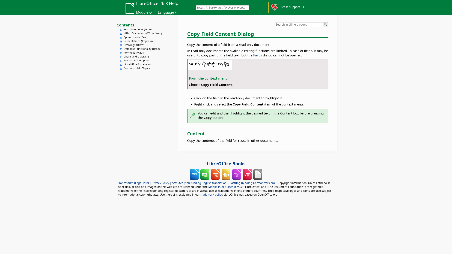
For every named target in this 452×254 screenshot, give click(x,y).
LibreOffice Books (226, 164)
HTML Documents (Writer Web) (143, 33)
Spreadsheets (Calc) (135, 37)
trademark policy (211, 194)
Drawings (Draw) (134, 45)
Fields (257, 55)
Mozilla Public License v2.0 (225, 187)
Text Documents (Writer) (138, 29)
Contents (125, 25)
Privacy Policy (160, 183)
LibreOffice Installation (137, 64)
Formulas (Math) (134, 52)
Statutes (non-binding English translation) (199, 183)
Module (142, 12)
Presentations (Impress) (138, 41)
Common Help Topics (137, 68)
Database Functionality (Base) (142, 48)
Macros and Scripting (137, 60)
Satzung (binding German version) (252, 183)
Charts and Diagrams (136, 56)
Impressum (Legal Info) (133, 183)
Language (166, 12)
